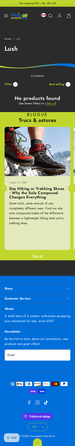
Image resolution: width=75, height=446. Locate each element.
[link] (59, 15)
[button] (6, 15)
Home (8, 39)
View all (37, 256)
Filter (8, 84)
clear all (50, 103)
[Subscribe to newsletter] (66, 355)
